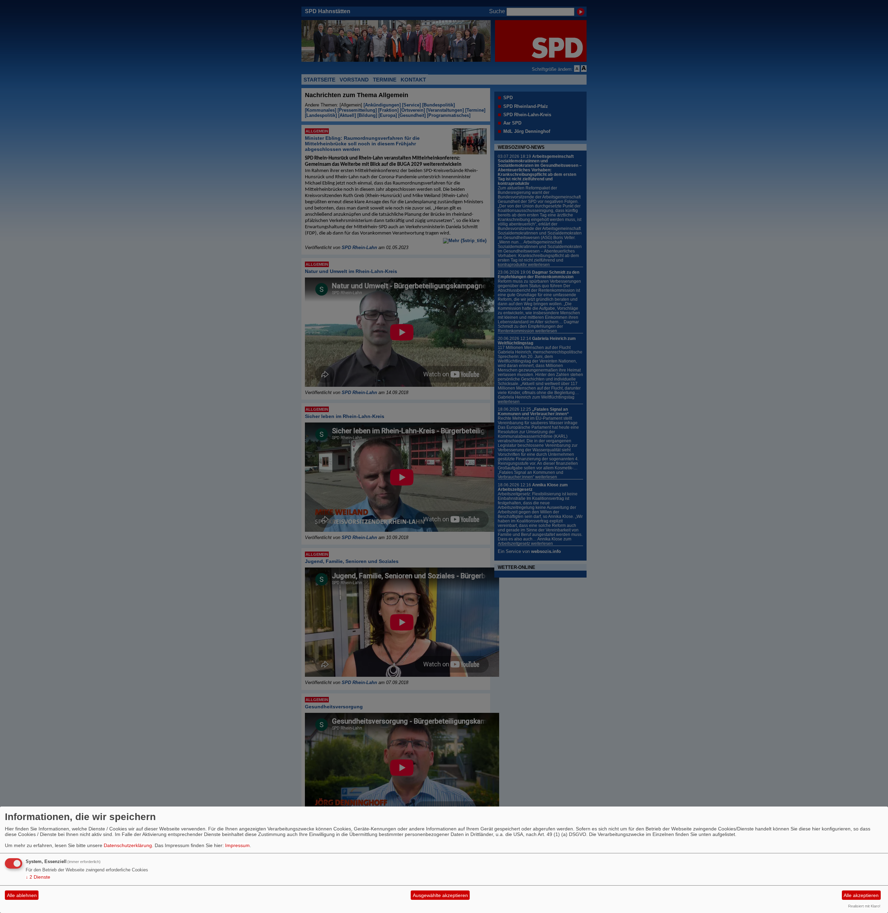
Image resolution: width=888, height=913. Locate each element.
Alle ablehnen (22, 895)
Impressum (237, 845)
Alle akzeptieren (861, 895)
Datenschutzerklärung (128, 845)
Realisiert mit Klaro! (864, 906)
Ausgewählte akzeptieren (440, 895)
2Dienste (38, 877)
